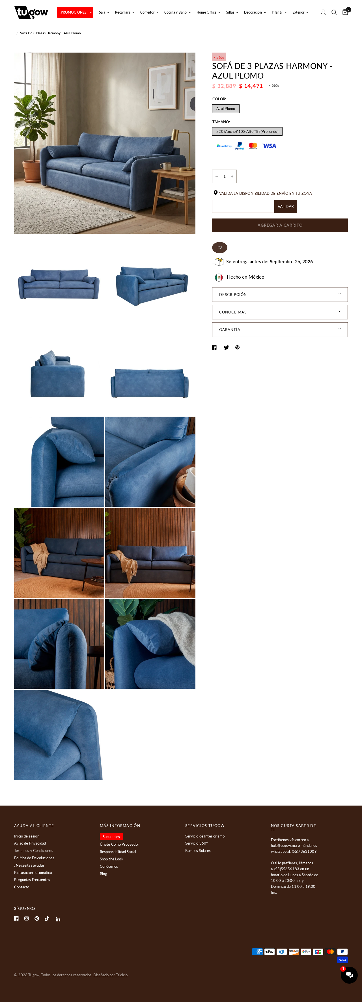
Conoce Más (233, 312)
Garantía (229, 329)
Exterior (298, 12)
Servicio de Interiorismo (205, 836)
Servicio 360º (196, 843)
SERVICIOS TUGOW (205, 826)
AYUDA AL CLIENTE (34, 826)
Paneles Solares (198, 850)
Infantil (277, 12)
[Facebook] (16, 918)
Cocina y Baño (175, 12)
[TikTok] (47, 918)
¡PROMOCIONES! (73, 12)
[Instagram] (26, 918)
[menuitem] (75, 12)
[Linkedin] (58, 919)
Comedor (147, 12)
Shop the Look (111, 859)
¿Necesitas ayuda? (29, 865)
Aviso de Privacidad (30, 843)
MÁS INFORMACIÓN (120, 826)
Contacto (21, 887)
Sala (102, 12)
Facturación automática (33, 872)
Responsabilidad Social (118, 851)
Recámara (122, 12)
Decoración (253, 12)
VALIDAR (286, 206)
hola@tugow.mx (284, 845)
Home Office (206, 12)
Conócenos (109, 866)
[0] (344, 12)
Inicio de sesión (26, 836)
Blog (103, 873)
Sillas (230, 12)
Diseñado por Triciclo (110, 975)
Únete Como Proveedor (119, 844)
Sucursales (111, 836)
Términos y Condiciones (33, 850)
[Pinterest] (37, 918)
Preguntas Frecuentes (32, 879)
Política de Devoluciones (34, 858)
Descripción (233, 294)
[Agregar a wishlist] (219, 247)
